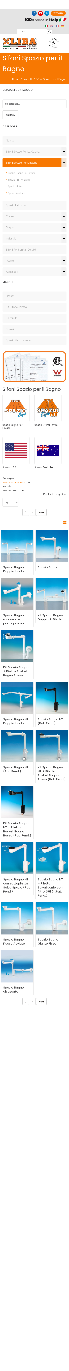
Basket (10, 296)
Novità (10, 140)
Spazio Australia (16, 193)
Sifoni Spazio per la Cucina (23, 151)
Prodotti (27, 79)
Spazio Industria (16, 205)
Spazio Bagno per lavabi (21, 173)
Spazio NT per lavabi (19, 179)
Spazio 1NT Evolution (19, 340)
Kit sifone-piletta (16, 307)
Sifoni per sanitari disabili (21, 249)
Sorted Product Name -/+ (14, 482)
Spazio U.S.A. (15, 186)
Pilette (10, 260)
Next (41, 512)
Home (15, 79)
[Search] (49, 31)
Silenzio (10, 329)
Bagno (10, 227)
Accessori (12, 271)
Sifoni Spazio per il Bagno (22, 162)
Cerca (10, 114)
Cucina (10, 216)
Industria (11, 238)
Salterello (12, 318)
